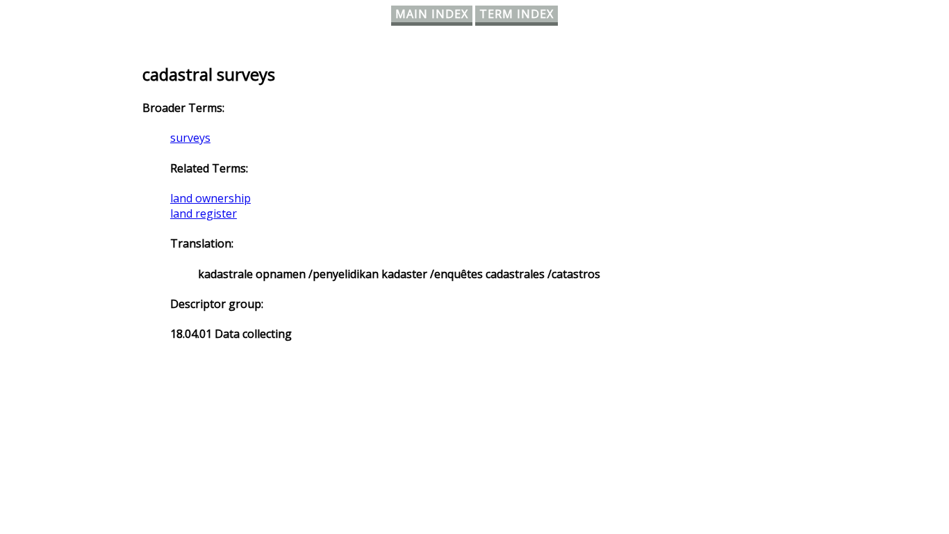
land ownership (210, 198)
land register (203, 213)
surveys (190, 137)
